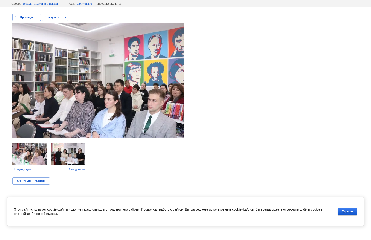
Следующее (53, 17)
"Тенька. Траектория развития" (40, 3)
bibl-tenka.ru (84, 3)
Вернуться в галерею (31, 180)
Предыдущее (28, 17)
